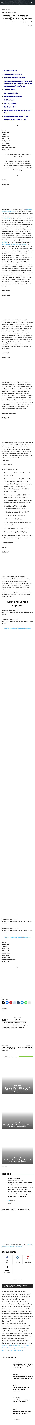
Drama (14, 12)
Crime (9, 12)
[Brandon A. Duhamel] (3, 22)
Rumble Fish (14, 1027)
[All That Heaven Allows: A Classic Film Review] (6, 1400)
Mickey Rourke (25, 1025)
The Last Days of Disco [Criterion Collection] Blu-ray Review (9, 1049)
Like (7, 1256)
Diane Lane (19, 1019)
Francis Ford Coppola (20, 1022)
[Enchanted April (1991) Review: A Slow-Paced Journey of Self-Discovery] (17, 1077)
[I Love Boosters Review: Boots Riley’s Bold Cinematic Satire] (17, 1112)
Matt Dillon (17, 1025)
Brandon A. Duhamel (12, 22)
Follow (17, 1256)
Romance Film (16, 1397)
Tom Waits (21, 1027)
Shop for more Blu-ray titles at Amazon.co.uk (17, 628)
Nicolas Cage (6, 1027)
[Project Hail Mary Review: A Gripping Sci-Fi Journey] (6, 1411)
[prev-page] (3, 1167)
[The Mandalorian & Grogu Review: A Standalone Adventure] (17, 1147)
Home (3, 9)
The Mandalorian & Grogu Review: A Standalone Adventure (17, 1161)
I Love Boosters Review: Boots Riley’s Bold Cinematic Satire (17, 1126)
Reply (9, 1203)
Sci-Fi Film (17, 1157)
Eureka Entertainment (8, 1022)
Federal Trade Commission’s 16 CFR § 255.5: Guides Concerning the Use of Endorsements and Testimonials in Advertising (17, 1348)
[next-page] (6, 1167)
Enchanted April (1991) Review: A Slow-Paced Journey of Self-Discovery (17, 1090)
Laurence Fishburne (7, 1025)
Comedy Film (17, 1122)
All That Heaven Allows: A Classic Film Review (21, 1401)
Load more (17, 1419)
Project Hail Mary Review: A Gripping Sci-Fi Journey (22, 1412)
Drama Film (17, 1085)
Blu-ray (8, 9)
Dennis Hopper (10, 1019)
